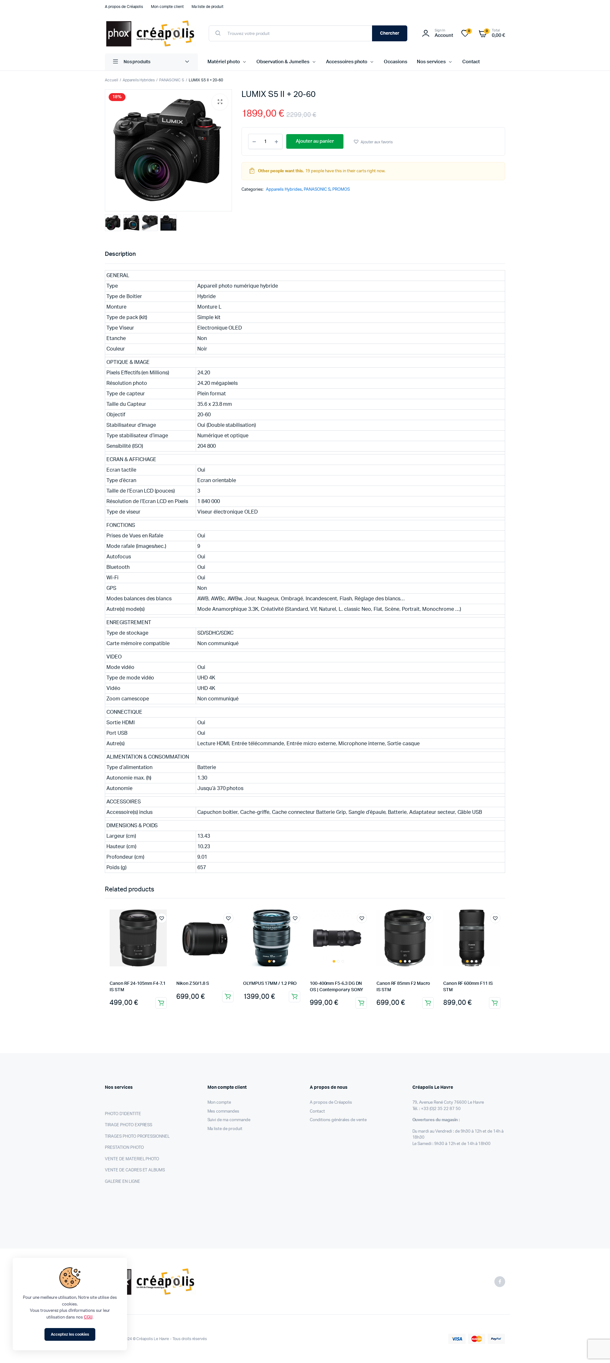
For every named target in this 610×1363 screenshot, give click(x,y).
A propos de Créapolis (124, 7)
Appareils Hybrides (139, 80)
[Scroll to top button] (596, 1349)
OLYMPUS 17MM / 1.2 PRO (270, 983)
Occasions (395, 61)
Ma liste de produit (207, 7)
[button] (220, 102)
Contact (471, 61)
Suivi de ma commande (228, 1120)
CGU (88, 1317)
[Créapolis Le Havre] (150, 33)
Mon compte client (167, 7)
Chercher (390, 33)
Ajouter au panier (161, 1003)
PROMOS (341, 189)
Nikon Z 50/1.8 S (192, 983)
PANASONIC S (171, 80)
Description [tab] (120, 254)
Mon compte (219, 1103)
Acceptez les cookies (70, 1334)
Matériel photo (223, 61)
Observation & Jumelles (282, 61)
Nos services (431, 61)
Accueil (111, 80)
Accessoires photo (347, 61)
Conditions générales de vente (338, 1120)
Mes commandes (223, 1111)
